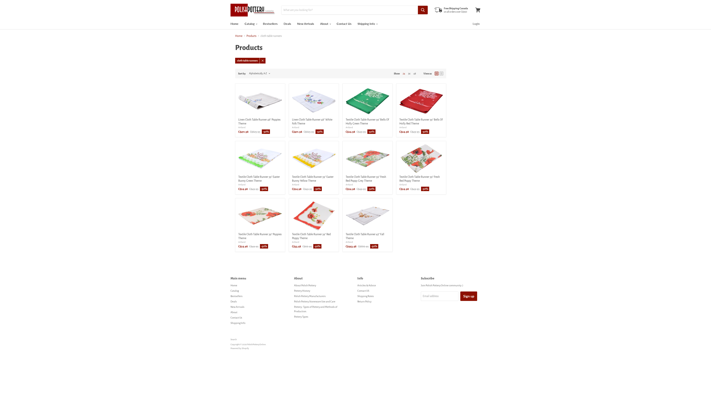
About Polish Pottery (305, 285)
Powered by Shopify (240, 348)
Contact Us (344, 23)
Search (234, 339)
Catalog (250, 23)
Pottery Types (301, 316)
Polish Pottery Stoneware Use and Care (314, 301)
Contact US (363, 290)
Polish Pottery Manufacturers (310, 296)
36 (409, 73)
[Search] (423, 10)
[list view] (441, 73)
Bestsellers (270, 23)
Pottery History (302, 290)
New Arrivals (305, 23)
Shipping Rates (365, 296)
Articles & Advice (366, 285)
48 (414, 73)
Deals (287, 23)
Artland (242, 127)
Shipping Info (367, 23)
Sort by (242, 73)
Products (251, 35)
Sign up (468, 296)
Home (234, 23)
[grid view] (436, 73)
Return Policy (364, 301)
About (324, 23)
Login (476, 23)
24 (404, 73)
